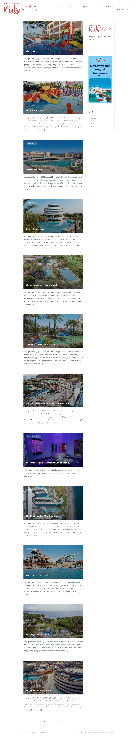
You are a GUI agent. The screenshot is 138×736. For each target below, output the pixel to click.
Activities (60, 7)
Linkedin (92, 126)
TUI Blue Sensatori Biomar (38, 690)
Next (62, 722)
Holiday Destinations (71, 7)
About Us (120, 9)
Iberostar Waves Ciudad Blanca (41, 344)
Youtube (92, 121)
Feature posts (36, 436)
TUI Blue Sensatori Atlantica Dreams (43, 516)
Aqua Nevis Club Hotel (37, 575)
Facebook (93, 116)
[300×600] (100, 102)
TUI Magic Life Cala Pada (38, 634)
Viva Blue (30, 51)
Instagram (93, 118)
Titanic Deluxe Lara (35, 229)
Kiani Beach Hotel (34, 169)
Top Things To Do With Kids (105, 7)
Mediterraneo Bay (34, 110)
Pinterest (92, 123)
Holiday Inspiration (87, 7)
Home (53, 7)
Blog (131, 7)
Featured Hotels (123, 7)
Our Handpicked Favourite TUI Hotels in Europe (48, 403)
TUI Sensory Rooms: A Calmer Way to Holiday (48, 462)
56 (58, 722)
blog (28, 377)
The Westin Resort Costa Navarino (42, 285)
